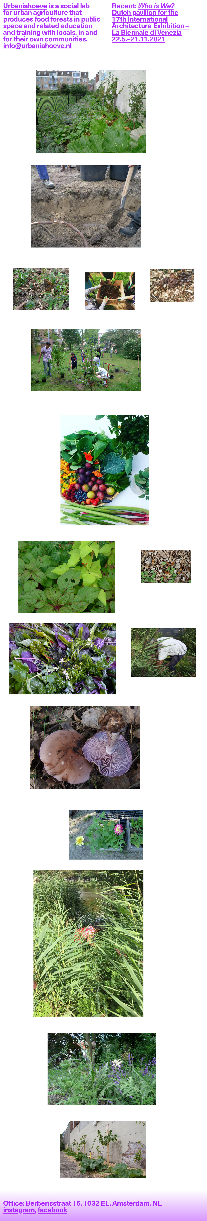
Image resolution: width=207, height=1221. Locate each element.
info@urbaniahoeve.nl (37, 45)
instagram (19, 1209)
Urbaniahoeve (25, 5)
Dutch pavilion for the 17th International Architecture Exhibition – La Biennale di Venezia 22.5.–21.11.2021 (150, 22)
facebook (52, 1209)
